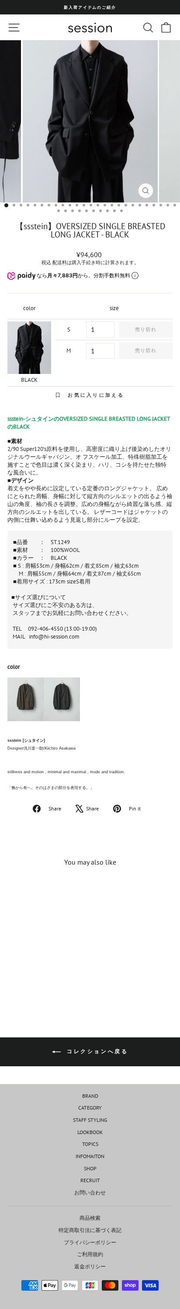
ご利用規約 (90, 1254)
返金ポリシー (90, 1266)
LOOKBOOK (90, 1132)
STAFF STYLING (90, 1120)
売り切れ (145, 329)
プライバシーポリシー (90, 1242)
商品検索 (90, 1218)
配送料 (59, 262)
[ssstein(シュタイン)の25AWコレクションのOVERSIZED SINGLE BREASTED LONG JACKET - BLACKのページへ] (62, 702)
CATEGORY (90, 1107)
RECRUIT (90, 1180)
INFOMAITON (90, 1156)
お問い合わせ (90, 1192)
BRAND (90, 1096)
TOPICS (90, 1144)
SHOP (90, 1168)
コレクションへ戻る (96, 1051)
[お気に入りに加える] (59, 889)
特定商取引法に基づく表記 (90, 1230)
